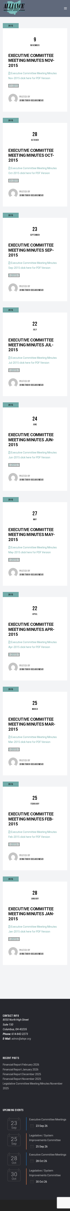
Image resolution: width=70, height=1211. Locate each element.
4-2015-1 (14, 654)
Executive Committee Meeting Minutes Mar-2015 (31, 724)
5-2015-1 (14, 559)
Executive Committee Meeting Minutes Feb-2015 (31, 819)
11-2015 (13, 85)
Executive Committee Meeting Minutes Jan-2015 (31, 914)
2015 (10, 25)
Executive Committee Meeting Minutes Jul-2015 (31, 345)
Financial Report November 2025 (22, 1078)
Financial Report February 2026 (21, 1064)
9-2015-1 (14, 275)
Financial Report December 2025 (22, 1074)
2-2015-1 (14, 844)
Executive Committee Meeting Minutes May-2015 (31, 534)
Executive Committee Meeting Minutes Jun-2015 (31, 439)
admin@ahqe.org (21, 1038)
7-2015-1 (14, 370)
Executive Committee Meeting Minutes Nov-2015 (31, 60)
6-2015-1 (14, 464)
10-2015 (13, 180)
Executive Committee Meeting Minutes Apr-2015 (31, 629)
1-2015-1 (14, 939)
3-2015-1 (14, 749)
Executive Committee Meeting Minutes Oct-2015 (31, 155)
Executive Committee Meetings (47, 1119)
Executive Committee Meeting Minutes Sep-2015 (31, 250)
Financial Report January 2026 (20, 1069)
